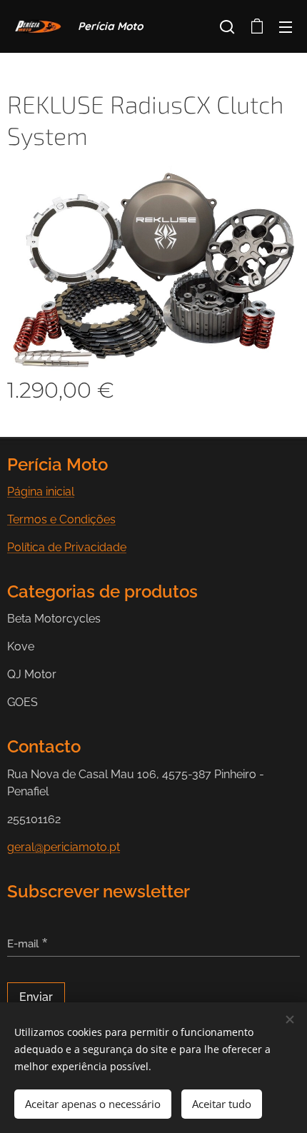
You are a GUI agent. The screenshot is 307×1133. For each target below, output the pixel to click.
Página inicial (40, 491)
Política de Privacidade (66, 547)
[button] (227, 26)
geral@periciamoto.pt (63, 847)
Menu (285, 26)
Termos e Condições (61, 519)
